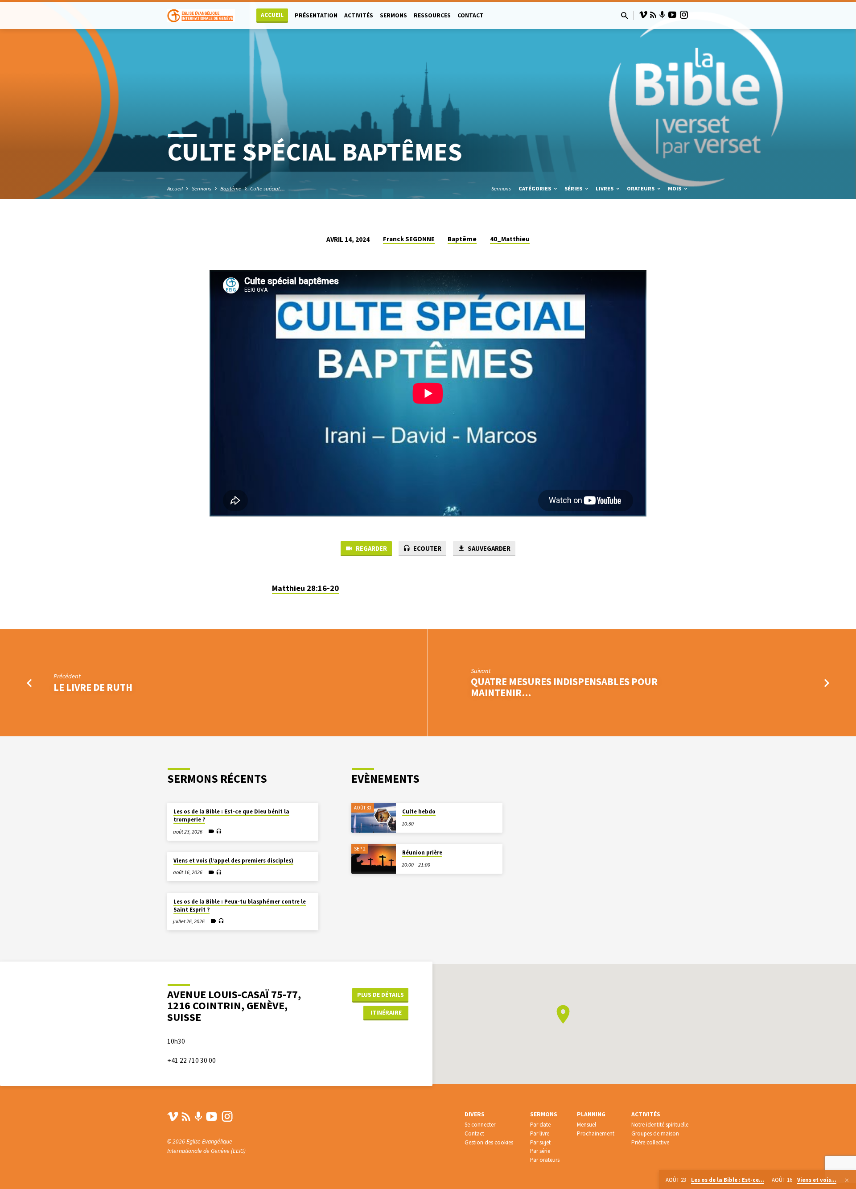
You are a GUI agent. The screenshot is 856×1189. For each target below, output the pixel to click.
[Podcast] (662, 15)
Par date (540, 1124)
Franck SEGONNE (409, 239)
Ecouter (426, 548)
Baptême (230, 188)
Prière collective (650, 1142)
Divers (475, 1114)
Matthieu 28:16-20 (305, 588)
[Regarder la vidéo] (211, 831)
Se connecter (480, 1124)
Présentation (316, 15)
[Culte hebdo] (373, 818)
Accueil (272, 15)
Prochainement (595, 1133)
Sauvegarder (488, 548)
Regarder (370, 548)
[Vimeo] (643, 15)
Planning (591, 1114)
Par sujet (540, 1142)
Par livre (539, 1133)
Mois (675, 188)
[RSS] (653, 15)
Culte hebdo (419, 811)
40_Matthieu (510, 239)
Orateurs (641, 188)
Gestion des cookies (489, 1142)
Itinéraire (386, 1012)
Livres (605, 188)
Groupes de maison (655, 1133)
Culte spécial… (267, 188)
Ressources (432, 15)
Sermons (393, 15)
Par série (540, 1151)
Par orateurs (545, 1160)
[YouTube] (672, 15)
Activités (358, 15)
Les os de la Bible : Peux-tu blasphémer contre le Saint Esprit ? (239, 905)
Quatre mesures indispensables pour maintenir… (564, 687)
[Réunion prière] (373, 859)
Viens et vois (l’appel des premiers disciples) (233, 860)
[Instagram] (684, 15)
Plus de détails (380, 995)
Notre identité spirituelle (659, 1124)
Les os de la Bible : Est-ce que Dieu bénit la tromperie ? (231, 815)
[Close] (847, 1180)
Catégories (535, 188)
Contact (470, 15)
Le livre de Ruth (93, 687)
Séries (574, 188)
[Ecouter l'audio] (219, 831)
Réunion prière (422, 852)
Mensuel (586, 1124)
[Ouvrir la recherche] (625, 16)
